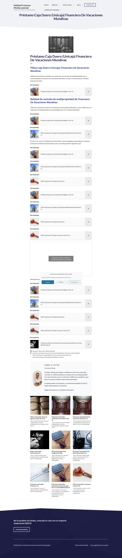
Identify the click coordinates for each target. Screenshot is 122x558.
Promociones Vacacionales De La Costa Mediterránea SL (60, 491)
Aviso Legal (67, 5)
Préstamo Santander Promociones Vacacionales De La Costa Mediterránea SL (61, 485)
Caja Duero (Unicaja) (38, 353)
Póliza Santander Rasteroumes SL (35, 452)
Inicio (46, 5)
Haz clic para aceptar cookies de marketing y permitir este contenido (61, 258)
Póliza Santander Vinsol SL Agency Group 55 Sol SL (38, 417)
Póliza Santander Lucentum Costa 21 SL (82, 485)
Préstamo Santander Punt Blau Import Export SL (81, 452)
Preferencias (74, 282)
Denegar (61, 282)
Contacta (90, 5)
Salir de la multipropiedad (72, 353)
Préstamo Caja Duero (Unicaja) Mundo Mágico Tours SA (47, 357)
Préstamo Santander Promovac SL (37, 485)
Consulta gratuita (22, 529)
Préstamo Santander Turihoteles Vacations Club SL (60, 418)
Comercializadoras (51, 10)
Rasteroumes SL (42, 455)
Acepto (48, 282)
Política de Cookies (102, 545)
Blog (79, 5)
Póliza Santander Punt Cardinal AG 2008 (59, 452)
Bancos (55, 5)
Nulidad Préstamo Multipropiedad (22, 6)
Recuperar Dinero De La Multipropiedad (43, 351)
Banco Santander (35, 421)
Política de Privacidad (81, 545)
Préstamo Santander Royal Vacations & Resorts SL (81, 417)
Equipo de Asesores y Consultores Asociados (59, 390)
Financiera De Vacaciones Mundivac (54, 353)
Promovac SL (42, 488)
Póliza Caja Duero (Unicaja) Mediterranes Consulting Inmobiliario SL (51, 355)
